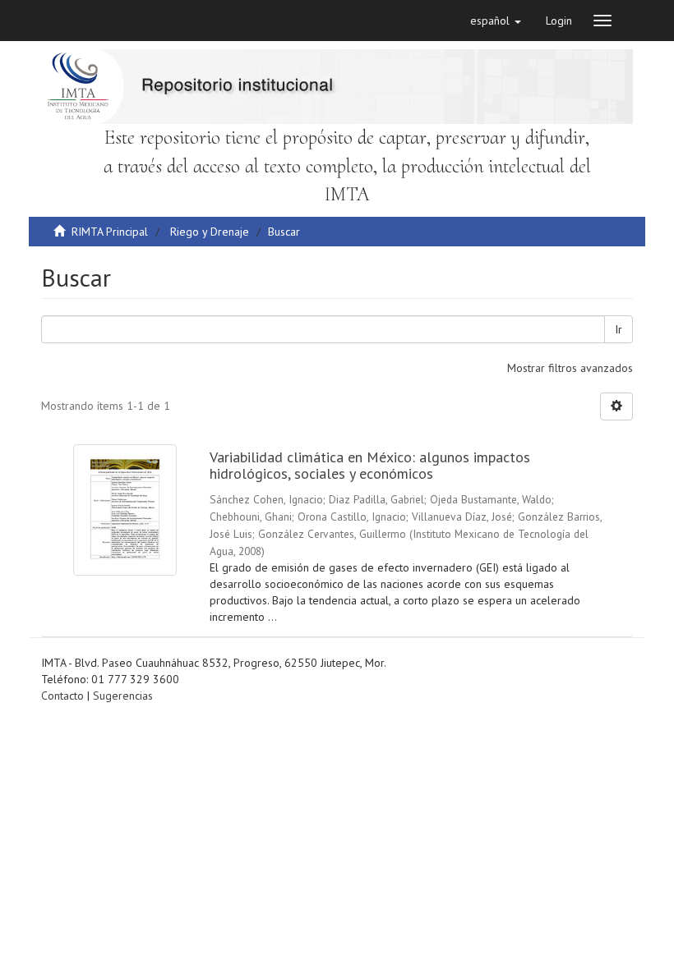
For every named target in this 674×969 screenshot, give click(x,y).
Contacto (62, 695)
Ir (618, 329)
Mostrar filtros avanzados (570, 368)
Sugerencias (123, 695)
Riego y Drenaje (209, 231)
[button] (495, 20)
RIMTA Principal (110, 231)
